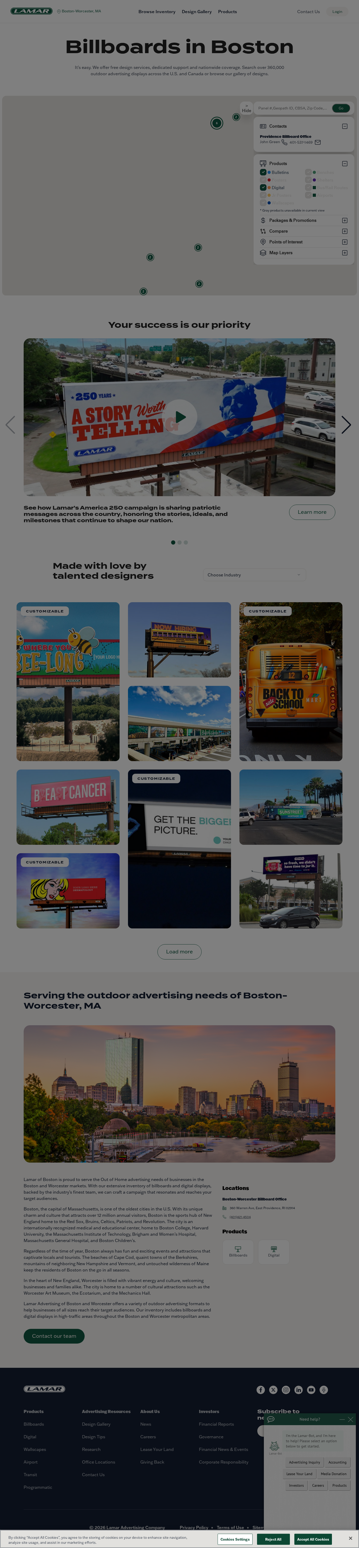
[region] (179, 1539)
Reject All (273, 1539)
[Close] (350, 1538)
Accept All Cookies (313, 1539)
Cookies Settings (235, 1539)
